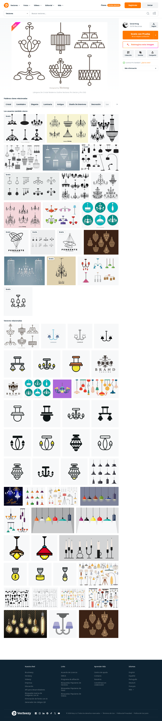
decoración (96, 104)
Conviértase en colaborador (100, 684)
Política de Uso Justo (141, 713)
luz (107, 104)
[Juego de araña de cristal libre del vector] (67, 128)
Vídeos (36, 5)
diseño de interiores (77, 104)
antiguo (60, 104)
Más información (131, 68)
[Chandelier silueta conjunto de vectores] (24, 128)
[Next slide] (115, 104)
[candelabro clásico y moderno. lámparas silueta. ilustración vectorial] (22, 158)
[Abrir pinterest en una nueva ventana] (47, 713)
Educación (29, 686)
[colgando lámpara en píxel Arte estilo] (17, 548)
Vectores (14, 5)
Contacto (97, 676)
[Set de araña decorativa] (105, 186)
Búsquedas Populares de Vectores (71, 684)
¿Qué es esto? (145, 63)
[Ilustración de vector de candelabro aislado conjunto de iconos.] (31, 186)
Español (132, 676)
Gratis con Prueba (140, 35)
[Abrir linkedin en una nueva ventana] (43, 713)
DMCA (63, 676)
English (132, 672)
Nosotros (97, 679)
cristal (8, 104)
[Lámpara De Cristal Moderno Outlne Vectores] (21, 336)
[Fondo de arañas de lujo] (13, 496)
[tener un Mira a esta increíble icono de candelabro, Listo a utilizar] (63, 624)
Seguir (154, 26)
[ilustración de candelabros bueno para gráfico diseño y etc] (62, 389)
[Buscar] (148, 13)
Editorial (48, 5)
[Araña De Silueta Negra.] (104, 128)
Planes (103, 5)
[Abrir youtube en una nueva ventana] (59, 713)
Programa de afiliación (70, 679)
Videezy (28, 679)
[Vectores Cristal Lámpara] (101, 242)
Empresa (28, 683)
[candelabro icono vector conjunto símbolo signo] (42, 242)
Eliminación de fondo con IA (36, 699)
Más (59, 5)
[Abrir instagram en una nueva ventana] (40, 713)
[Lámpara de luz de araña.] (75, 186)
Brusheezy (29, 672)
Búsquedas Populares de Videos (71, 695)
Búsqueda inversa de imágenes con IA (33, 694)
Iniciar (150, 5)
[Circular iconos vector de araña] (100, 215)
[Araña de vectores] (98, 270)
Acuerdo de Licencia (69, 672)
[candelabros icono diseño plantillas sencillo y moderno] (17, 364)
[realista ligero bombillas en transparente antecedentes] (25, 624)
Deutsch (132, 683)
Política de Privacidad (124, 713)
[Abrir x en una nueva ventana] (55, 713)
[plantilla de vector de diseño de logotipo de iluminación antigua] (105, 364)
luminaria (48, 104)
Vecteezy (28, 676)
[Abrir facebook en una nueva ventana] (36, 713)
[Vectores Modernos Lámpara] (61, 215)
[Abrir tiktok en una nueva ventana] (51, 713)
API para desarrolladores (35, 690)
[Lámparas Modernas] (100, 158)
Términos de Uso (109, 713)
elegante (34, 104)
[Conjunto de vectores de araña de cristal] (61, 158)
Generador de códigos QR (35, 702)
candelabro (21, 104)
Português (133, 679)
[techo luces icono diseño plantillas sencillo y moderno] (15, 574)
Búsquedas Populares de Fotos (71, 689)
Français (132, 686)
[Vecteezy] (6, 5)
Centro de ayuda (101, 672)
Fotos (26, 5)
